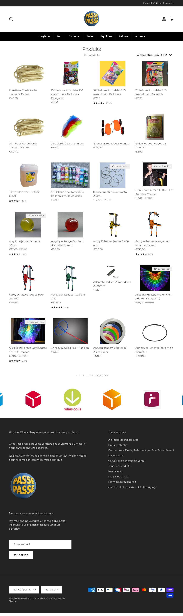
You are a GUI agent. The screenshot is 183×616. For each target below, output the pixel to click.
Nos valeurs (115, 471)
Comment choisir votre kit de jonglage (132, 487)
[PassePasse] (91, 19)
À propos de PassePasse (123, 439)
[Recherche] (11, 19)
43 (91, 375)
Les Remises (116, 455)
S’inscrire (21, 555)
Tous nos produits (119, 466)
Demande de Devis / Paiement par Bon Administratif (141, 450)
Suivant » (102, 375)
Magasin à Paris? (118, 476)
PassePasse (21, 598)
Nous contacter (118, 445)
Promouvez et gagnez (122, 481)
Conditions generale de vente (126, 460)
